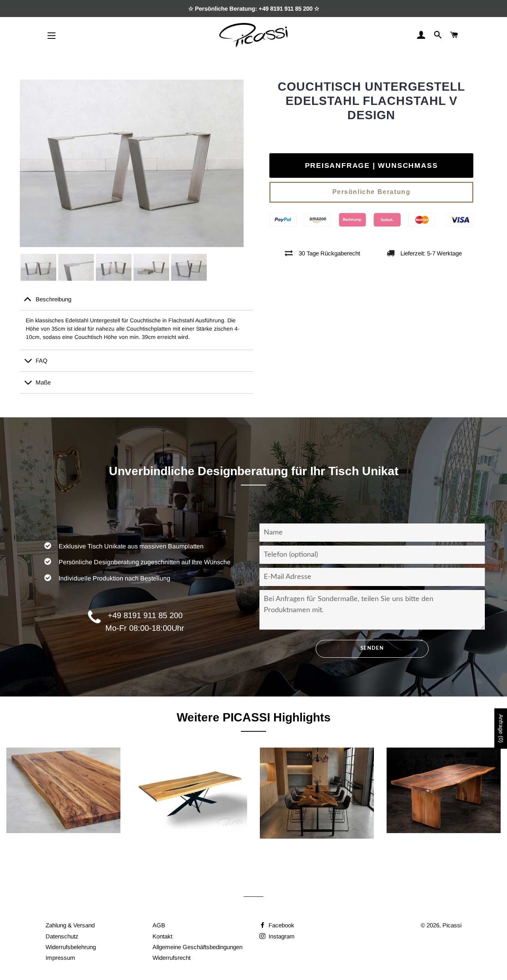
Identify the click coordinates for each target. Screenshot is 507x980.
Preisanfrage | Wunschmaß (371, 165)
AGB (158, 925)
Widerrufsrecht (171, 957)
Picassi (451, 925)
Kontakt (162, 936)
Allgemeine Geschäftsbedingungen (197, 947)
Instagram (281, 936)
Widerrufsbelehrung (71, 947)
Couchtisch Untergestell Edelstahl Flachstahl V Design (371, 101)
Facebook (280, 925)
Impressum (60, 957)
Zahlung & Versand (70, 925)
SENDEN (372, 648)
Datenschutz (62, 936)
